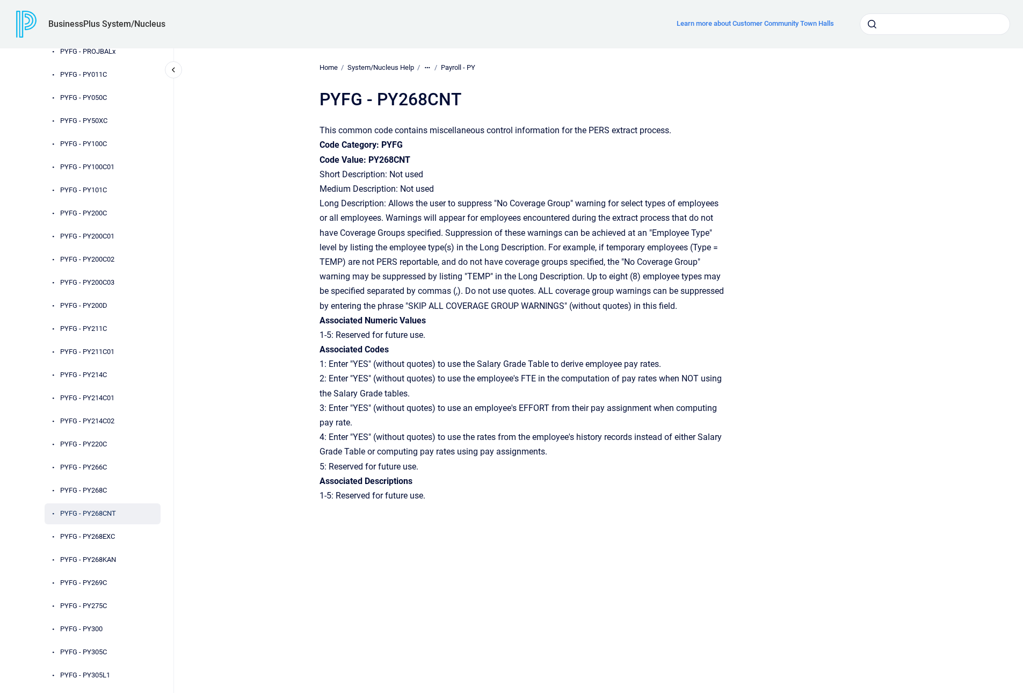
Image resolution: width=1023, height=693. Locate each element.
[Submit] (872, 24)
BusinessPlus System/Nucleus (106, 24)
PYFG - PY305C (83, 652)
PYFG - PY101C (83, 190)
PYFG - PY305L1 (85, 675)
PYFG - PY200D (83, 305)
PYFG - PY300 (81, 629)
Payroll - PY (458, 67)
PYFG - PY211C (83, 328)
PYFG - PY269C (83, 583)
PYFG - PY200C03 (87, 282)
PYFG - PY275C (83, 606)
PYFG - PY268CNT (88, 513)
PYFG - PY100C (83, 144)
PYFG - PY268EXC (87, 536)
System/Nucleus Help (380, 67)
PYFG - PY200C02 (87, 259)
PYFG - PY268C (83, 490)
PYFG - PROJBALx (87, 51)
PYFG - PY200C (83, 213)
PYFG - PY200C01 (87, 236)
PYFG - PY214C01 (87, 398)
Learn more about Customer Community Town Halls (755, 23)
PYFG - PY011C (83, 74)
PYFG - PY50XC (83, 121)
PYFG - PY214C (83, 375)
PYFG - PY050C (83, 97)
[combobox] (935, 24)
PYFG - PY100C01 (87, 167)
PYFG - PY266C (83, 467)
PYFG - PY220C (83, 444)
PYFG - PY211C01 (87, 352)
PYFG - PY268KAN (88, 559)
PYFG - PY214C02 (87, 421)
